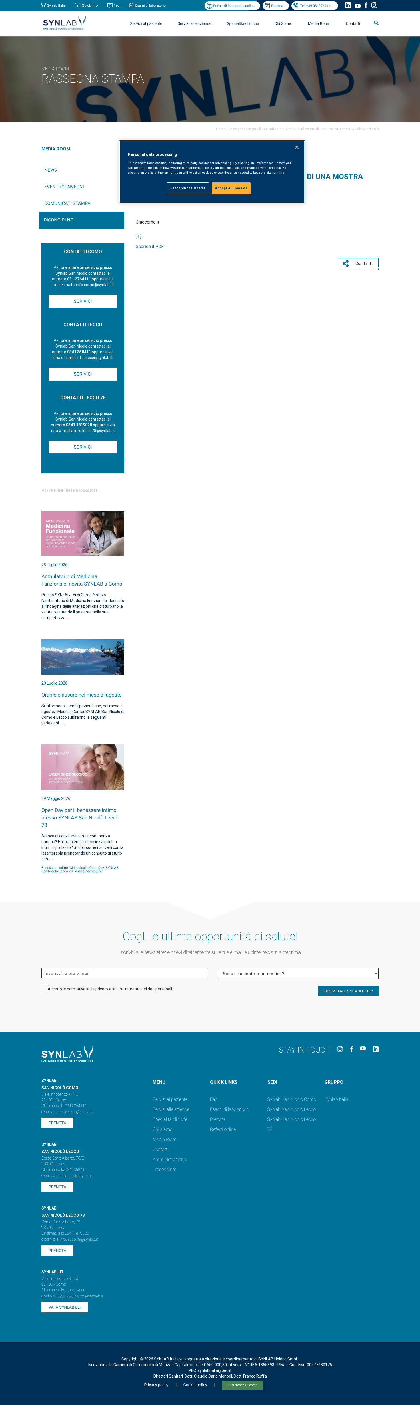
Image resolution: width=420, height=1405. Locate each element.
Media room (164, 1139)
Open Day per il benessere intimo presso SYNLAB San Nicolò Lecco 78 (80, 817)
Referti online (223, 1129)
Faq (116, 5)
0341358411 (76, 1170)
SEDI (272, 1082)
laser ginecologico (88, 871)
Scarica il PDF (150, 246)
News (50, 170)
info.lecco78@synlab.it (78, 1239)
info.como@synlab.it (77, 1112)
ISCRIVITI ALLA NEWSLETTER (348, 991)
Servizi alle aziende (171, 1109)
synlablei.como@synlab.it (81, 1296)
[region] (212, 171)
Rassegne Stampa (242, 129)
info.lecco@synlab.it (76, 1176)
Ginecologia (79, 868)
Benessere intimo (54, 868)
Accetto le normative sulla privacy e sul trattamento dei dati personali (110, 989)
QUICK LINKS (223, 1082)
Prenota (277, 6)
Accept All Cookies (231, 188)
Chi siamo (162, 1129)
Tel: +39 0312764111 (316, 6)
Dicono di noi (59, 220)
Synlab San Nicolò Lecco (291, 1109)
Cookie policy (195, 1385)
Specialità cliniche (243, 23)
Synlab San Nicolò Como (291, 1099)
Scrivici (83, 301)
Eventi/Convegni (64, 186)
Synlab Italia (56, 5)
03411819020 (77, 1233)
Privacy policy (156, 1385)
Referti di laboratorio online (233, 6)
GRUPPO (334, 1082)
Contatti (353, 23)
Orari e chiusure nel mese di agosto (81, 695)
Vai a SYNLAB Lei (65, 1307)
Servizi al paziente (170, 1099)
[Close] (297, 147)
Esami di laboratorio (150, 5)
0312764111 (76, 1106)
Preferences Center (242, 1385)
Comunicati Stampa (67, 203)
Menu (159, 1082)
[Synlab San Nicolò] (64, 29)
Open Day (96, 868)
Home (220, 129)
